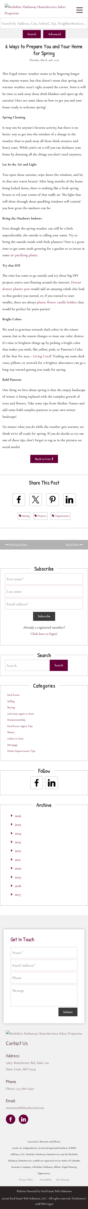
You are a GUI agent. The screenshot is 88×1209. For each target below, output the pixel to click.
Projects (41, 515)
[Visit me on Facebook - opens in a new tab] (36, 782)
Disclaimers (78, 1198)
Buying (11, 707)
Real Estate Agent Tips (20, 726)
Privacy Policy (26, 1179)
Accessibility (45, 1179)
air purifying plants (23, 255)
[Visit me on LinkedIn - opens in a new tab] (51, 782)
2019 (18, 877)
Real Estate (13, 695)
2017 (18, 894)
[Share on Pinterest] (52, 499)
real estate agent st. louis (20, 713)
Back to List (43, 459)
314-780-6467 (25, 1088)
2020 (18, 868)
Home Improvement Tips (21, 751)
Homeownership (16, 719)
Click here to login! (44, 634)
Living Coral (42, 356)
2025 (18, 824)
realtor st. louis (15, 738)
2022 (18, 850)
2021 (18, 859)
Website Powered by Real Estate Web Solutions (44, 1191)
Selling (11, 701)
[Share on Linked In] (69, 499)
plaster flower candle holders (57, 302)
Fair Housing (62, 1179)
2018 (18, 886)
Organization (61, 515)
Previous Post (18, 545)
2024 (18, 833)
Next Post (72, 545)
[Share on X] (35, 499)
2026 (18, 816)
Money (11, 732)
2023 (18, 842)
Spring (25, 515)
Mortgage (12, 744)
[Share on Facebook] (18, 499)
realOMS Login (44, 1204)
